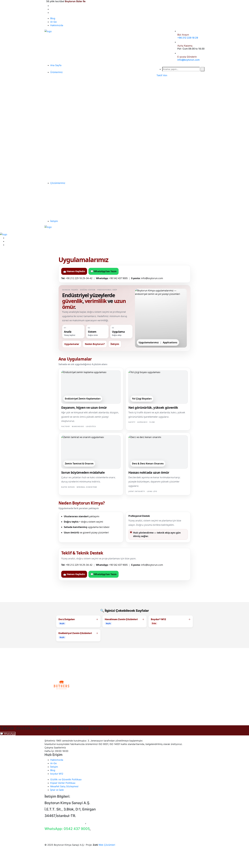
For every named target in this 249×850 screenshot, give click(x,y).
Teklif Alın (161, 75)
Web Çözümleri (107, 844)
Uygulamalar (71, 344)
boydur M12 (56, 773)
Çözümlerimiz (57, 183)
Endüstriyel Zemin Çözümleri (75, 633)
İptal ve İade (57, 789)
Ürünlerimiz (56, 72)
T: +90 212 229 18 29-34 (65, 822)
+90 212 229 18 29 (187, 37)
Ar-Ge (53, 21)
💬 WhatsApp (7, 733)
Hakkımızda (56, 25)
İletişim (54, 221)
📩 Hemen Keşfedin (74, 271)
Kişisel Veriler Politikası (62, 782)
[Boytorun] (48, 31)
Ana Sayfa (55, 65)
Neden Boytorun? (95, 344)
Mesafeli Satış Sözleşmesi (64, 786)
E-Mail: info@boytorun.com (67, 835)
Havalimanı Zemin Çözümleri (121, 619)
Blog (52, 18)
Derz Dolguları (67, 619)
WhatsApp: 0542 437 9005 (67, 829)
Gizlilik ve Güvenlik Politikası (66, 779)
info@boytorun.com (188, 59)
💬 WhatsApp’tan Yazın (103, 271)
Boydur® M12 (158, 619)
